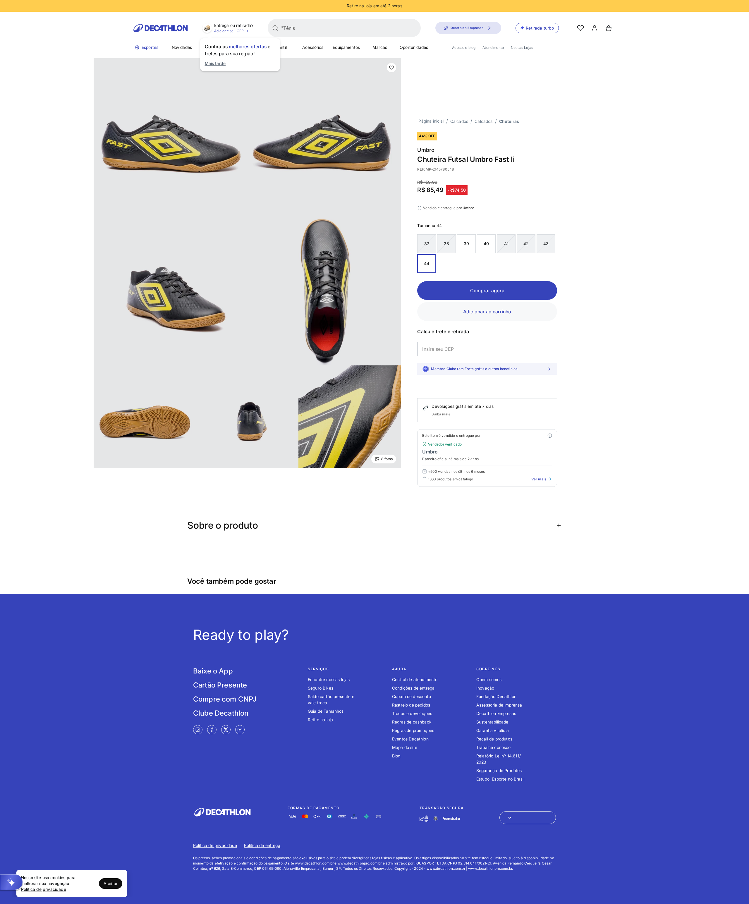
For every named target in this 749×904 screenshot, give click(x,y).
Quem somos (489, 679)
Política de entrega (262, 845)
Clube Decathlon (220, 713)
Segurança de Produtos (499, 770)
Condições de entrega (413, 687)
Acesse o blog (463, 47)
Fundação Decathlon (496, 696)
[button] (11, 882)
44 (426, 263)
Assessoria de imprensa (499, 704)
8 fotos (387, 459)
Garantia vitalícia (492, 730)
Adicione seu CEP (229, 31)
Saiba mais (441, 414)
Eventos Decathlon (410, 738)
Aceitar (111, 883)
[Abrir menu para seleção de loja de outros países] (527, 817)
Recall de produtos (494, 738)
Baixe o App (213, 671)
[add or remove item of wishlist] (391, 67)
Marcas (379, 47)
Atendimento (493, 47)
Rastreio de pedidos (411, 704)
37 (426, 243)
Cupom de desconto (411, 696)
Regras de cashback (412, 721)
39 (466, 243)
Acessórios (313, 47)
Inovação (485, 687)
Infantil (280, 47)
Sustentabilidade (492, 721)
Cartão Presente (220, 685)
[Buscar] (275, 28)
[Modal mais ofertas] (549, 435)
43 (546, 243)
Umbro (425, 150)
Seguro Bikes (320, 687)
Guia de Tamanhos (326, 711)
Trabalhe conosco (493, 747)
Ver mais (538, 479)
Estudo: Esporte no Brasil (500, 778)
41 (506, 243)
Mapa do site (404, 747)
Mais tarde (215, 63)
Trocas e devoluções (412, 713)
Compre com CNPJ (225, 699)
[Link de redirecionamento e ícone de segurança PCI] (435, 818)
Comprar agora (487, 290)
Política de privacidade (215, 845)
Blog (396, 755)
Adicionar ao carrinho (487, 311)
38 (446, 243)
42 (526, 243)
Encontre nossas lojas (329, 679)
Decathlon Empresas (496, 713)
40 (486, 243)
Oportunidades (414, 47)
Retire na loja (320, 719)
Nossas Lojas (522, 47)
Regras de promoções (413, 730)
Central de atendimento (415, 679)
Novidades (182, 47)
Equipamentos (346, 47)
